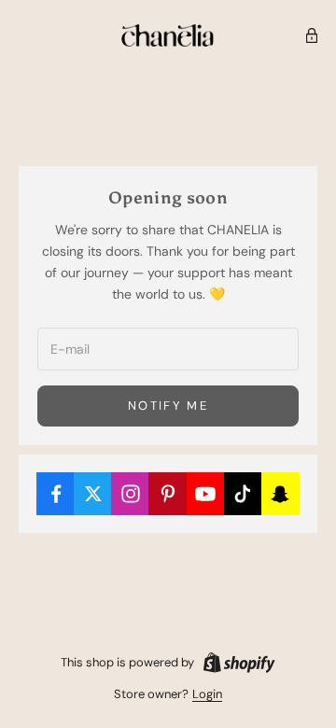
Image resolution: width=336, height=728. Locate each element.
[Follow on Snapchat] (280, 493)
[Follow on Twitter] (93, 493)
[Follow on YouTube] (206, 493)
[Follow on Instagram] (130, 493)
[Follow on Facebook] (55, 493)
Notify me (168, 405)
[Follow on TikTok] (243, 493)
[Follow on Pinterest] (167, 493)
